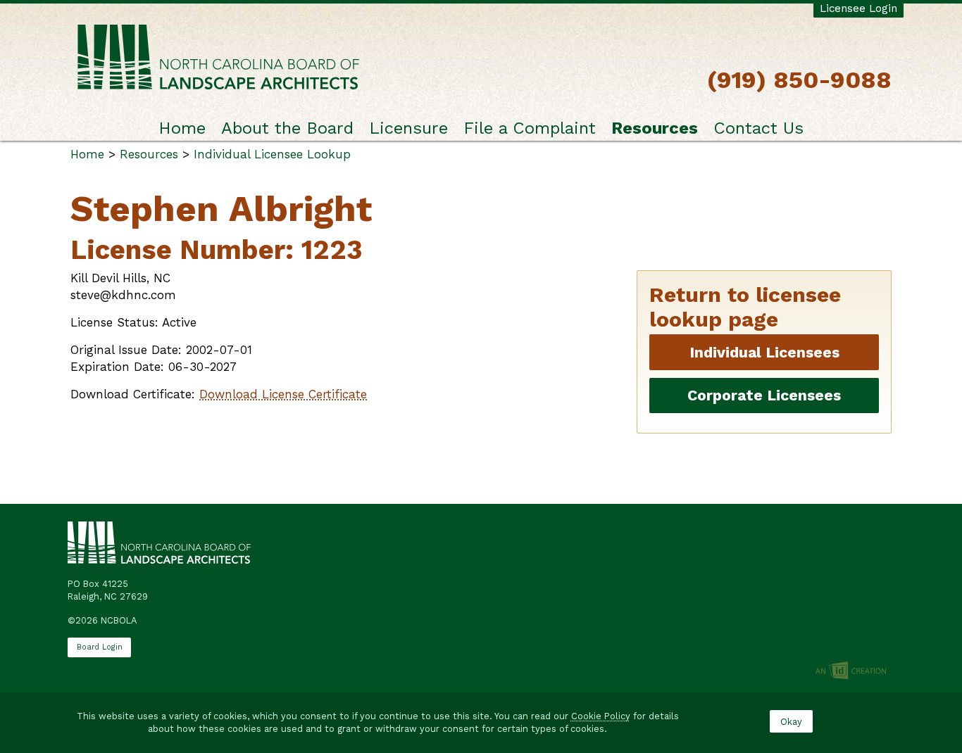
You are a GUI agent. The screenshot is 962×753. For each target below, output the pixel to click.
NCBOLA (218, 58)
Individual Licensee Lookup (272, 154)
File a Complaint (529, 128)
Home (182, 128)
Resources (654, 128)
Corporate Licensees (764, 395)
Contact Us (758, 128)
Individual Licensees (764, 352)
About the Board (287, 128)
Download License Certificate (283, 394)
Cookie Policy (600, 716)
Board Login (100, 647)
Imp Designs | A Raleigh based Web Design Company (851, 671)
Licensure (408, 128)
